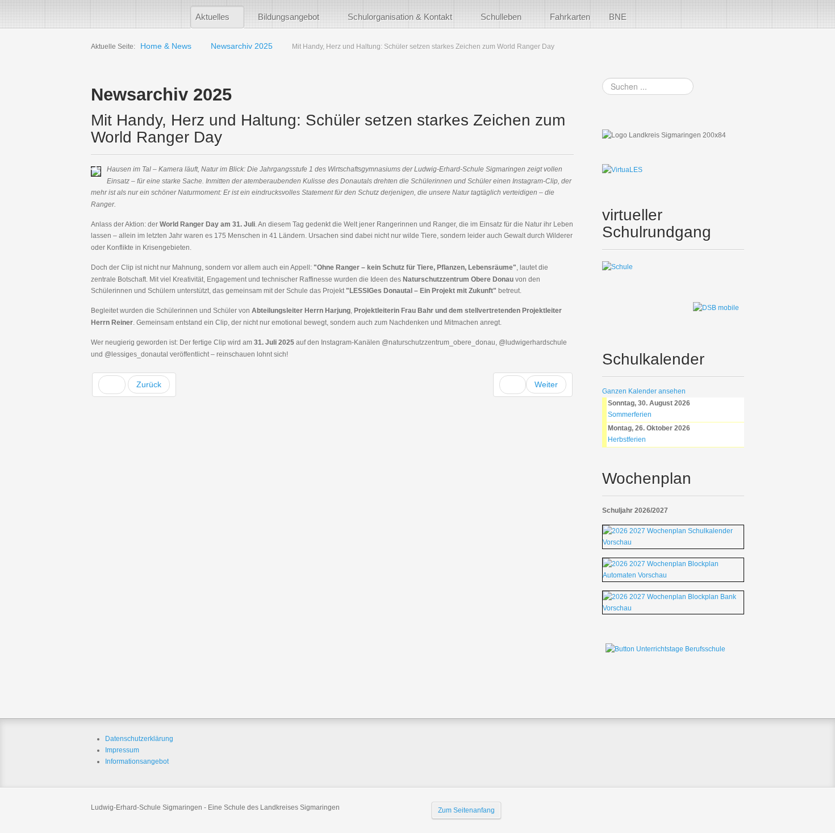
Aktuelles (212, 17)
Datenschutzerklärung (139, 739)
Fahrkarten (570, 17)
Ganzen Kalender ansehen (644, 391)
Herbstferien (627, 439)
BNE (618, 17)
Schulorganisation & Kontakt (400, 17)
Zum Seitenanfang (466, 810)
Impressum (122, 750)
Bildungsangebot (288, 17)
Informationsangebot (137, 761)
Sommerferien (630, 414)
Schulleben (501, 17)
